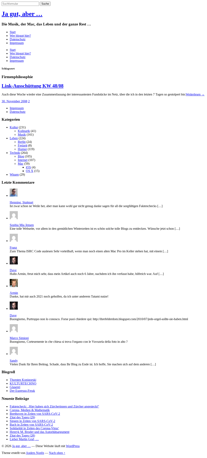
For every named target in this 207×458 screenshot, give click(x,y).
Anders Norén (35, 453)
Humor (22, 149)
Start (13, 32)
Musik (22, 134)
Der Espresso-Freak (22, 390)
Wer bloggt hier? (20, 35)
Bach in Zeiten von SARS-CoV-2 (31, 424)
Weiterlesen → (195, 94)
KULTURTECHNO (23, 383)
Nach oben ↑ (57, 453)
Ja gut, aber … (22, 13)
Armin (14, 293)
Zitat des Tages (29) (22, 417)
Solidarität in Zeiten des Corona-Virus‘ (34, 428)
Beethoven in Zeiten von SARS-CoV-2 (35, 413)
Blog (21, 156)
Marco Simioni (19, 338)
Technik (15, 152)
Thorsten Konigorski (23, 379)
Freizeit (22, 145)
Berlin (22, 142)
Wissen (14, 174)
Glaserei (15, 387)
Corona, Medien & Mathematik (30, 410)
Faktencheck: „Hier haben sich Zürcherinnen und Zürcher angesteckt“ (54, 406)
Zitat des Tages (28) (22, 435)
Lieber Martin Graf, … (24, 439)
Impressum (17, 43)
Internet (22, 160)
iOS (28, 167)
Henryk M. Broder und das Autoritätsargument (39, 432)
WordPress (73, 446)
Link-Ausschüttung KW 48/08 (32, 85)
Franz (13, 247)
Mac (20, 163)
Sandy (14, 360)
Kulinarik (24, 131)
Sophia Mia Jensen (22, 225)
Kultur (14, 127)
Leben (14, 138)
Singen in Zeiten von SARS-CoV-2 (32, 421)
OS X (29, 171)
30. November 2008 (14, 101)
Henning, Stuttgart (21, 202)
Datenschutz (17, 39)
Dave (13, 270)
